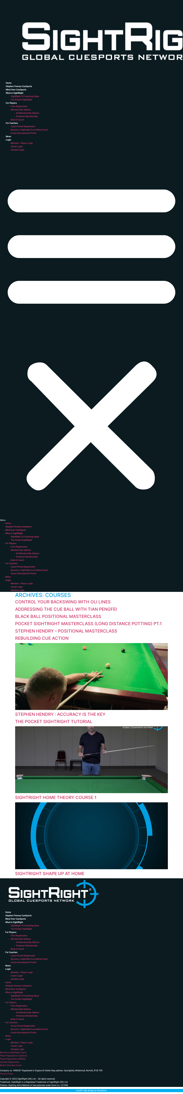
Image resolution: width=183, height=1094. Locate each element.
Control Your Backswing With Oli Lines (63, 601)
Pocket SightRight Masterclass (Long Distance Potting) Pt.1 (88, 623)
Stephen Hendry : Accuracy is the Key (60, 714)
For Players (11, 103)
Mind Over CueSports (16, 89)
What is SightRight (14, 93)
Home (9, 83)
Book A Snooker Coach (11, 1065)
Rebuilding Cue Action (42, 638)
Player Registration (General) (13, 1055)
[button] (91, 337)
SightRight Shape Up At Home (49, 873)
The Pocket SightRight (21, 99)
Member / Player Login (22, 143)
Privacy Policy (6, 1073)
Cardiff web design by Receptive (91, 1090)
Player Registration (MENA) (13, 1059)
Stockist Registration (10, 1062)
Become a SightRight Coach (13, 1052)
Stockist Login (17, 150)
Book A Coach (17, 119)
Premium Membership (27, 116)
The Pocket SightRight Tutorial (53, 721)
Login (8, 140)
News (8, 136)
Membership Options (21, 109)
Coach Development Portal (23, 133)
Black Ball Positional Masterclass (58, 616)
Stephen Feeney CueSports (19, 86)
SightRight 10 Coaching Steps (25, 96)
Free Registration (19, 106)
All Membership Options (27, 113)
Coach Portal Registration (23, 126)
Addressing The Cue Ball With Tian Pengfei (66, 609)
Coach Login (17, 146)
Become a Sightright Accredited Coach (29, 130)
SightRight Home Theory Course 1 (55, 797)
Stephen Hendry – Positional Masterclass (66, 631)
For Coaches (12, 123)
